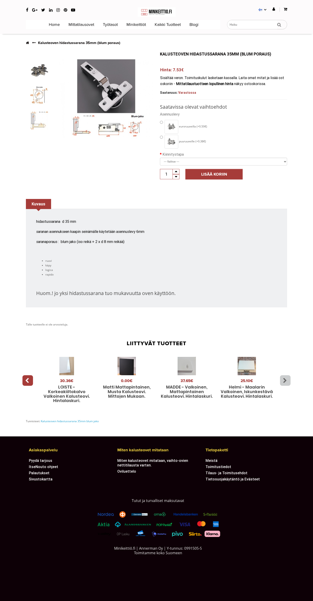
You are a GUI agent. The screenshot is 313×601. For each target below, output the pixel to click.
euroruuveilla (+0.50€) (192, 126)
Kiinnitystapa (173, 154)
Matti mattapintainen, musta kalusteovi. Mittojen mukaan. (127, 391)
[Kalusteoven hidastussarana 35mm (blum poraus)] (39, 70)
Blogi (193, 24)
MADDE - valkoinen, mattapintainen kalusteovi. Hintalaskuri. (187, 391)
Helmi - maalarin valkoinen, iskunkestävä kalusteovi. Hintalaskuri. (247, 391)
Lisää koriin (214, 174)
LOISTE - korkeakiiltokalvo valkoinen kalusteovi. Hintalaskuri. (67, 393)
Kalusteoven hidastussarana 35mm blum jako (70, 421)
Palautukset (39, 473)
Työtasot (110, 24)
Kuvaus (38, 204)
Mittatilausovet (80, 24)
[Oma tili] (273, 9)
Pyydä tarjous (40, 460)
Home (54, 24)
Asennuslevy (170, 114)
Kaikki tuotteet (167, 24)
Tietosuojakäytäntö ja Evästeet (233, 479)
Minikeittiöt (135, 24)
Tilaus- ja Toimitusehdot (226, 473)
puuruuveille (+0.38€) (192, 141)
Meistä (211, 460)
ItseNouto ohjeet (43, 466)
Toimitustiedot (218, 466)
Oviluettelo (126, 471)
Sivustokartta (40, 479)
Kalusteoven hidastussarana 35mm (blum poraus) (79, 43)
